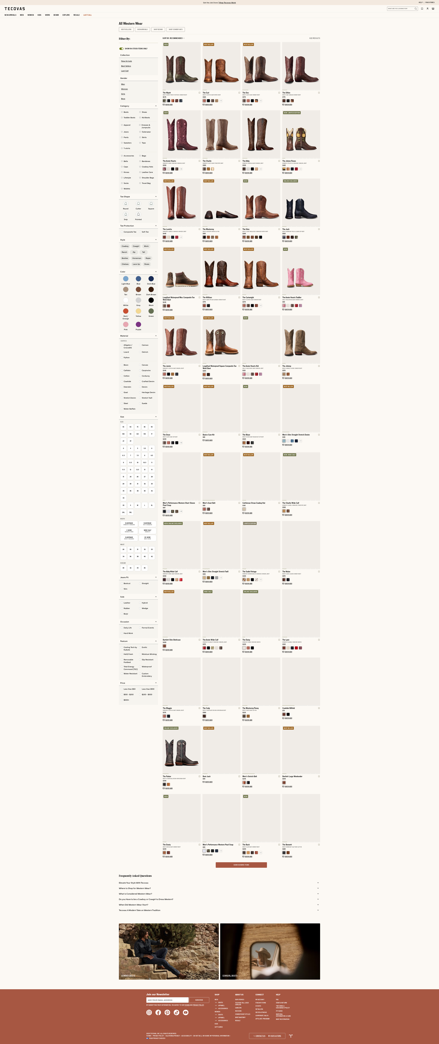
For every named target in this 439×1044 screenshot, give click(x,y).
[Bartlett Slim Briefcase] (182, 613)
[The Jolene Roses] (301, 134)
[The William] (221, 270)
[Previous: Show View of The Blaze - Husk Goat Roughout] (244, 408)
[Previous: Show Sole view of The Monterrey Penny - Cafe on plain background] (244, 681)
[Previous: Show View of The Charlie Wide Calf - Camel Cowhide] (284, 476)
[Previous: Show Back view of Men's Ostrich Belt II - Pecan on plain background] (244, 750)
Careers (238, 1008)
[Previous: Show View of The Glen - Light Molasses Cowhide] (244, 203)
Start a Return (281, 1003)
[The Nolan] (301, 545)
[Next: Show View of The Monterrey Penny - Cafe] (278, 681)
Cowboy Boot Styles (242, 1014)
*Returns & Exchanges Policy (283, 1007)
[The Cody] (221, 681)
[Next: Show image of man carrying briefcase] (199, 613)
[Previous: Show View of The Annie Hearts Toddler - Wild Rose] (284, 271)
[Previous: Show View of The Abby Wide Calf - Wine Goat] (164, 545)
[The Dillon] (301, 66)
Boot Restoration (282, 1019)
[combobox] (400, 9)
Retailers (259, 1009)
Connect (260, 995)
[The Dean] (182, 408)
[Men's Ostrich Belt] (261, 749)
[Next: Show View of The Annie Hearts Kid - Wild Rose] (278, 339)
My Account (260, 999)
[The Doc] (261, 66)
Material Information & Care (283, 1015)
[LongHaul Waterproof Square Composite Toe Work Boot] (221, 339)
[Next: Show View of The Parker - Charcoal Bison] (199, 750)
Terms (149, 1036)
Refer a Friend (261, 1012)
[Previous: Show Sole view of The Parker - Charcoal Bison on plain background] (164, 750)
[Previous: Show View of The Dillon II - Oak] (284, 66)
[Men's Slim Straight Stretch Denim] (301, 408)
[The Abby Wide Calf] (182, 545)
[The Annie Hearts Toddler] (301, 270)
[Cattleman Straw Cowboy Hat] (261, 476)
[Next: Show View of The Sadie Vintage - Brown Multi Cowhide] (278, 545)
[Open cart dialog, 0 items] (433, 8)
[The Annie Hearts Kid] (261, 339)
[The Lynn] (301, 613)
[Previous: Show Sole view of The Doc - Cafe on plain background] (244, 66)
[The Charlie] (221, 134)
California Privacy (173, 1036)
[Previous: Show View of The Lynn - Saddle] (284, 613)
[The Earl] (221, 66)
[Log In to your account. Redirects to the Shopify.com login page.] (427, 8)
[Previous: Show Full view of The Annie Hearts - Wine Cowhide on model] (164, 134)
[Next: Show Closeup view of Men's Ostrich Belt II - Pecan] (278, 750)
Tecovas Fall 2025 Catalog (242, 1003)
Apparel (221, 1005)
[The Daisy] (261, 613)
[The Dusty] (182, 818)
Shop (217, 995)
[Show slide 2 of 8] (199, 134)
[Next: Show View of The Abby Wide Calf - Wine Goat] (199, 545)
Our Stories (239, 999)
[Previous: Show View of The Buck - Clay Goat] (244, 818)
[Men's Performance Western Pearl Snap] (221, 818)
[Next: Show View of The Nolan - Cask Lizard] (318, 545)
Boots (220, 1002)
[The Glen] (261, 202)
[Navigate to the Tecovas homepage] (15, 9)
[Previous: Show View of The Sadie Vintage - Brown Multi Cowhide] (244, 545)
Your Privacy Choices (157, 1038)
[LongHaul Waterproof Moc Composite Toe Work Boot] (182, 270)
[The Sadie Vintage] (261, 545)
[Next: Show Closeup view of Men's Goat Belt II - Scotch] (238, 476)
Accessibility (187, 1036)
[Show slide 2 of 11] (318, 134)
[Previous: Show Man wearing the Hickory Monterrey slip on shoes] (204, 203)
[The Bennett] (301, 818)
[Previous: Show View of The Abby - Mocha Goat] (244, 134)
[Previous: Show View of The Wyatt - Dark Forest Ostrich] (164, 66)
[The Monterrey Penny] (261, 681)
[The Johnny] (301, 339)
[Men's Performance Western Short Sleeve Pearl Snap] (182, 476)
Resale (238, 1020)
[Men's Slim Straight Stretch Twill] (221, 545)
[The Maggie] (182, 681)
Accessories (223, 1008)
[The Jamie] (182, 339)
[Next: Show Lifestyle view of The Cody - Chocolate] (238, 681)
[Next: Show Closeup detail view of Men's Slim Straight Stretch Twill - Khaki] (238, 545)
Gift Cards (219, 1027)
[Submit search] (416, 9)
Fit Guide (279, 1011)
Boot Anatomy (240, 1017)
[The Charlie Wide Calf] (301, 476)
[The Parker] (182, 749)
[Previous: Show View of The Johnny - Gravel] (284, 339)
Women (217, 1012)
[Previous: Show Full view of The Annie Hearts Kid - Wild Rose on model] (244, 339)
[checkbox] (133, 48)
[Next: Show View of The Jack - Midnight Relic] (318, 203)
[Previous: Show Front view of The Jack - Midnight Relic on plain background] (284, 203)
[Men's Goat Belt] (221, 476)
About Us (239, 995)
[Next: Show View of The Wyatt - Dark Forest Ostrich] (199, 66)
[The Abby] (261, 134)
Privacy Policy (159, 1036)
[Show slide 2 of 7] (318, 66)
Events (258, 1006)
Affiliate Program (263, 1019)
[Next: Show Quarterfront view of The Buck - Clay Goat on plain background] (278, 818)
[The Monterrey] (221, 202)
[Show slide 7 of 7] (164, 408)
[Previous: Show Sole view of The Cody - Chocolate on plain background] (204, 681)
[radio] (138, 61)
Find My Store (261, 1003)
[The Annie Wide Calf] (221, 613)
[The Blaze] (261, 408)
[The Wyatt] (182, 66)
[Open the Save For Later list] (422, 8)
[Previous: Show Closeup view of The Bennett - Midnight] (284, 818)
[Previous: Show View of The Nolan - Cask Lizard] (284, 545)
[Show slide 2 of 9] (318, 271)
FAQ (277, 999)
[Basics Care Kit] (221, 408)
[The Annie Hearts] (182, 134)
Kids (216, 1024)
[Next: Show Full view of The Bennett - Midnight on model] (318, 818)
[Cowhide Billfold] (301, 681)
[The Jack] (301, 202)
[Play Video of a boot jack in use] (206, 769)
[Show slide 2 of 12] (199, 476)
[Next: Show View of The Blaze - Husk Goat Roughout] (278, 408)
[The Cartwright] (261, 270)
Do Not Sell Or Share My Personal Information (212, 1036)
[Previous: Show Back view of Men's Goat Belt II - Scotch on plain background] (204, 476)
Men (216, 999)
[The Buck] (261, 818)
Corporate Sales (262, 1015)
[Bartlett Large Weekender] (301, 749)
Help (278, 995)
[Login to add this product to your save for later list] (199, 94)
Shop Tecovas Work (227, 2)
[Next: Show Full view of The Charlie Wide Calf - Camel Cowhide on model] (318, 476)
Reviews (238, 1011)
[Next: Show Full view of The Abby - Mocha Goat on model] (278, 134)
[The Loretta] (182, 202)
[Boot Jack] (221, 749)
